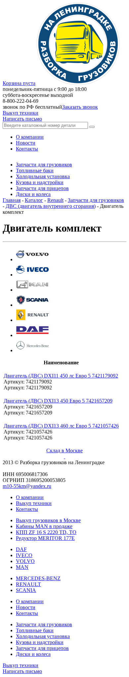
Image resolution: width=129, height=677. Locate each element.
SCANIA (26, 590)
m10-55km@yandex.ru (27, 486)
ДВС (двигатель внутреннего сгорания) (51, 206)
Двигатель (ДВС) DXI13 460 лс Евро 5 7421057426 (61, 426)
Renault (55, 200)
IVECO (24, 555)
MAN (22, 567)
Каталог (34, 200)
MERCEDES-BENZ (38, 578)
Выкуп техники (20, 113)
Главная (12, 200)
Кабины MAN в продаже (44, 526)
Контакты (27, 509)
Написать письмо (22, 119)
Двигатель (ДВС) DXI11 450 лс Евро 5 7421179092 (61, 376)
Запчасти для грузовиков (96, 200)
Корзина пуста (19, 83)
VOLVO (25, 561)
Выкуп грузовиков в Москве (48, 520)
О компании (30, 497)
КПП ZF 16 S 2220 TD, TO (46, 532)
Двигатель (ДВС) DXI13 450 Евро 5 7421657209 (58, 401)
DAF (21, 549)
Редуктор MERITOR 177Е (45, 538)
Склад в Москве (64, 450)
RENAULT (28, 584)
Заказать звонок (80, 107)
